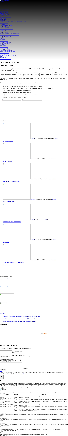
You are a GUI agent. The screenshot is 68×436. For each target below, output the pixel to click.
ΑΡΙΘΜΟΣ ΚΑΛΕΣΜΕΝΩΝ (6, 360)
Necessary (4, 389)
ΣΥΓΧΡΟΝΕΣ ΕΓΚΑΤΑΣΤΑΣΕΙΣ (12, 222)
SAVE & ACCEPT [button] (4, 435)
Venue (1, 357)
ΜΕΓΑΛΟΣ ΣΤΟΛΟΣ (9, 201)
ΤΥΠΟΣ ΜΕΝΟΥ (4, 361)
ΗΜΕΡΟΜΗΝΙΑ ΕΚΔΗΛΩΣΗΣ (19, 355)
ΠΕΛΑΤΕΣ (6, 242)
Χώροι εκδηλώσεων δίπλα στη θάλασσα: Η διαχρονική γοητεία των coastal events (21, 316)
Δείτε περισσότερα (22, 373)
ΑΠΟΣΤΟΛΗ (3, 369)
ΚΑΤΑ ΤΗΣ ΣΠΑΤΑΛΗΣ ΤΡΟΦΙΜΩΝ (13, 262)
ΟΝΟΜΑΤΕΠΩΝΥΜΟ (17, 351)
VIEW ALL (2, 313)
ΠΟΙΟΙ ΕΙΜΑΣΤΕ (8, 141)
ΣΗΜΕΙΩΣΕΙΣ (25, 368)
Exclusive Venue (3, 356)
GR (1, 1)
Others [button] (1, 431)
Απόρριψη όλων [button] (13, 373)
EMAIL (14, 352)
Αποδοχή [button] (7, 373)
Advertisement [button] (3, 426)
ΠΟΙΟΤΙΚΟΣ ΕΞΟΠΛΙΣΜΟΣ (11, 181)
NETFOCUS (44, 333)
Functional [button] (2, 411)
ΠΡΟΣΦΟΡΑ (5, 59)
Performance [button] (2, 416)
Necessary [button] (2, 388)
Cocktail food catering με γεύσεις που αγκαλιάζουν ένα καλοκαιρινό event (19, 321)
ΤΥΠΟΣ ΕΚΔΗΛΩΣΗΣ (5, 359)
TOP (1, 371)
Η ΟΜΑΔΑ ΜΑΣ (7, 161)
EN (3, 1)
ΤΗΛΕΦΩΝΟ (15, 353)
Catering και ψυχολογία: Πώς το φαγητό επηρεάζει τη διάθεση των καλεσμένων (21, 318)
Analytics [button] (2, 421)
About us (56, 138)
